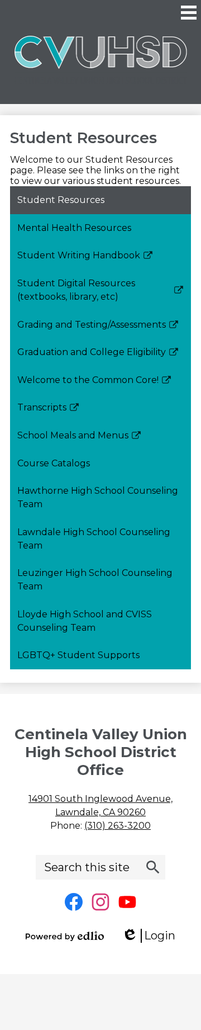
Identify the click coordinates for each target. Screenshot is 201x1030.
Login (152, 936)
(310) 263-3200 (117, 825)
